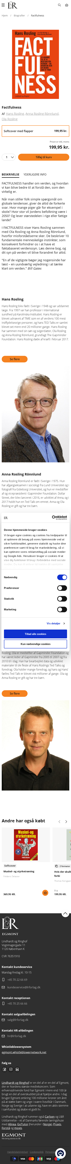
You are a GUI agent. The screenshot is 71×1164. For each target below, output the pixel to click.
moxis (18, 1128)
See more (26, 863)
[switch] (62, 588)
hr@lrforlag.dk (16, 1036)
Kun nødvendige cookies (35, 644)
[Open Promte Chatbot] (60, 1153)
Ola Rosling (9, 119)
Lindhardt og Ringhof (15, 1083)
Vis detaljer (53, 623)
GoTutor (22, 1124)
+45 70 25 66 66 (17, 1003)
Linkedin (17, 1069)
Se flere (15, 359)
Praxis (57, 1124)
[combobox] (9, 157)
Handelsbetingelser (17, 1151)
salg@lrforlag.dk (17, 1020)
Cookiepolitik (37, 1151)
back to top (65, 913)
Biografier (19, 15)
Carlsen (50, 1117)
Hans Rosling (15, 114)
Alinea (12, 1124)
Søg (59, 5)
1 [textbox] (6, 157)
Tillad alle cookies (35, 633)
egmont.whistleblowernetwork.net (24, 1052)
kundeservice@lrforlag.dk (23, 987)
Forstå (6, 1128)
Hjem (5, 15)
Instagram (11, 1069)
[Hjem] (13, 5)
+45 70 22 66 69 (17, 980)
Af (3, 114)
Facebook (4, 1069)
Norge (47, 1124)
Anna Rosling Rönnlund (42, 114)
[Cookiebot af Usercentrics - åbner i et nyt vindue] (52, 517)
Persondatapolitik (54, 1151)
